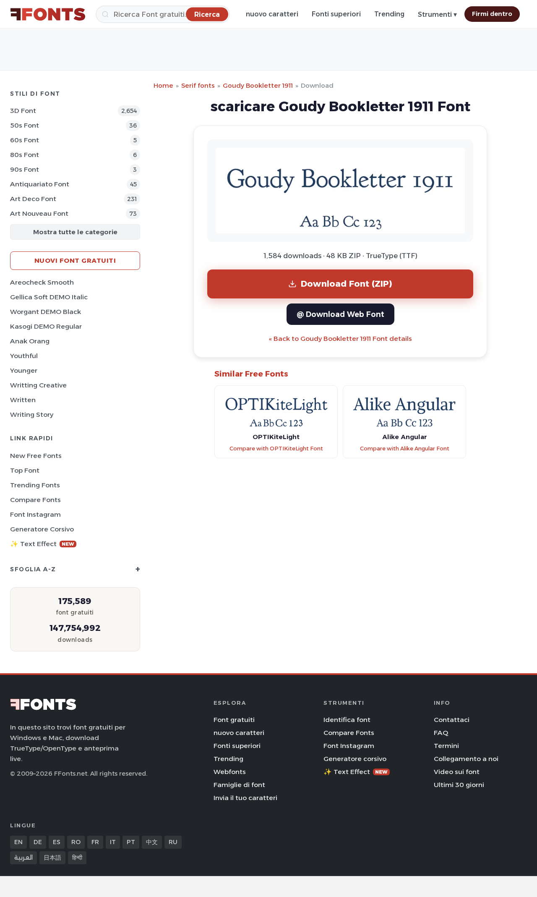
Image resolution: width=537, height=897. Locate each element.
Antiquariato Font (39, 184)
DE (38, 842)
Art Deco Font (33, 199)
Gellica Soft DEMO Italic (49, 297)
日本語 (52, 857)
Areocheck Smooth (42, 282)
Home (163, 85)
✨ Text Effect (42, 544)
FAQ (441, 733)
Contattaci (451, 720)
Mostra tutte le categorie (75, 232)
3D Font (23, 111)
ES (56, 842)
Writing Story (31, 414)
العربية (23, 857)
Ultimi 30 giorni (459, 785)
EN (18, 842)
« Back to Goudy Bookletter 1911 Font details (340, 339)
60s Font (24, 140)
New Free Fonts (36, 456)
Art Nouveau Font (39, 213)
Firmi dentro (492, 14)
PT (131, 842)
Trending (389, 14)
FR (95, 842)
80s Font (24, 155)
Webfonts (230, 772)
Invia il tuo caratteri (245, 798)
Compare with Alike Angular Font (404, 448)
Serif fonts (198, 85)
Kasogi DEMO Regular (46, 326)
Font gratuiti (234, 720)
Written (23, 400)
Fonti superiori (336, 14)
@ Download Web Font (340, 314)
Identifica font (346, 720)
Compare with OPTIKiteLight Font (276, 448)
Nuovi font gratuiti (75, 260)
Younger (23, 370)
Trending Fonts (35, 485)
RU (173, 842)
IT (113, 842)
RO (76, 842)
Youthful (24, 356)
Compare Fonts (35, 500)
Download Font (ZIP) (346, 283)
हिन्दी (77, 857)
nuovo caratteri (272, 14)
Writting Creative (38, 385)
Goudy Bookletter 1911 (258, 85)
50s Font (24, 125)
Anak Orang (30, 341)
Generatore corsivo (42, 529)
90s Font (24, 169)
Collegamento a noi (466, 759)
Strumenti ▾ (437, 14)
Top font (24, 470)
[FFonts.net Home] (48, 14)
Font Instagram (35, 514)
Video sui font (457, 772)
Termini (446, 746)
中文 (152, 842)
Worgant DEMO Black (45, 312)
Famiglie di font (239, 785)
